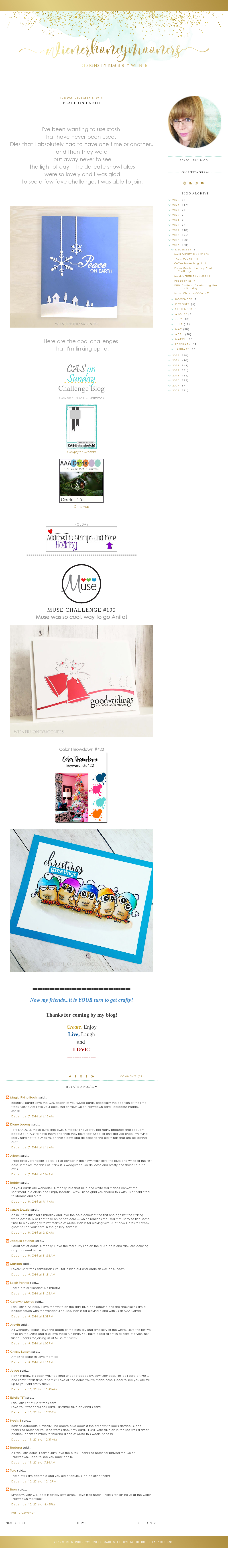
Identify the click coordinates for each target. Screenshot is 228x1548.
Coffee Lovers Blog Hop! (190, 263)
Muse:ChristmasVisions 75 (191, 253)
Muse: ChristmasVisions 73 (192, 293)
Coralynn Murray (22, 1301)
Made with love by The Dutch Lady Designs (138, 1542)
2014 (176, 360)
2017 (176, 239)
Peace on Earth (184, 280)
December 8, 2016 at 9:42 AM (32, 1232)
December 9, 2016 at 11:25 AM (33, 1293)
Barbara (16, 1447)
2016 (176, 245)
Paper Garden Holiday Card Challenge (193, 269)
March (181, 339)
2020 (176, 225)
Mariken (16, 1263)
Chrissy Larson (20, 1351)
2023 (176, 210)
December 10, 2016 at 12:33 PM (33, 1412)
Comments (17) (132, 1076)
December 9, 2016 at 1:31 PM (32, 1316)
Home (81, 1523)
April (180, 334)
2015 (176, 355)
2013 (176, 365)
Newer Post (16, 1523)
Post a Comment (24, 1512)
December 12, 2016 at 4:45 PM (33, 1504)
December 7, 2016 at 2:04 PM (32, 1174)
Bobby (15, 1182)
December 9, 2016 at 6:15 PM (32, 1362)
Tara (13, 1470)
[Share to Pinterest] (81, 1076)
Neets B (15, 1420)
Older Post (147, 1523)
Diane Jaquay (20, 1124)
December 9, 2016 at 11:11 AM (33, 1274)
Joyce (14, 1370)
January (183, 349)
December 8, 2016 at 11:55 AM (33, 1255)
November (184, 299)
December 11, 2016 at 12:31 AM (34, 1439)
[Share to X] (70, 1076)
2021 (176, 220)
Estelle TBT (17, 1397)
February (183, 344)
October (183, 304)
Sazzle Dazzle (20, 1209)
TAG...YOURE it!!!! (186, 258)
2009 (176, 385)
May (179, 329)
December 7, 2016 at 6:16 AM (32, 1147)
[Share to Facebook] (76, 1076)
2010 (176, 380)
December (184, 249)
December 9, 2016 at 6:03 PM (32, 1343)
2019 (176, 230)
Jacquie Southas (22, 1240)
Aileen (15, 1155)
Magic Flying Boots (24, 1097)
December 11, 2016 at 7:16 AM (33, 1462)
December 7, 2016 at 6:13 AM (32, 1116)
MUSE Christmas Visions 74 (192, 275)
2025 (176, 200)
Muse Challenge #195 (81, 610)
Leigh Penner (19, 1282)
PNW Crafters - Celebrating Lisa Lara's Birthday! (195, 287)
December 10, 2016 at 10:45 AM (34, 1389)
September (184, 309)
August (181, 314)
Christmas (81, 506)
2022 (176, 215)
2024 (176, 204)
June (179, 324)
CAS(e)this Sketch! (81, 452)
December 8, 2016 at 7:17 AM (32, 1201)
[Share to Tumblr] (87, 1076)
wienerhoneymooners (84, 1542)
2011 (176, 375)
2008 (176, 390)
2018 (176, 235)
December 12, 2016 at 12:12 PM (33, 1481)
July (179, 319)
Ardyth (15, 1324)
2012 (176, 370)
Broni (13, 1489)
